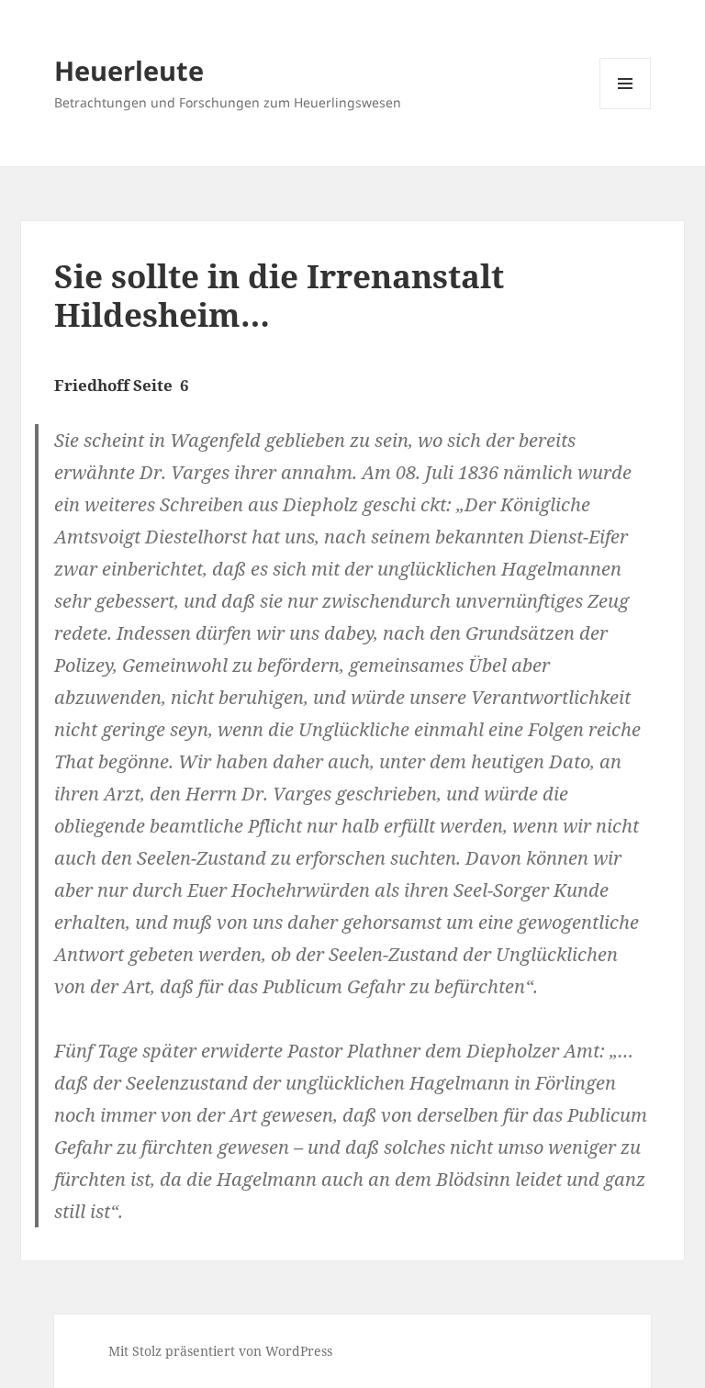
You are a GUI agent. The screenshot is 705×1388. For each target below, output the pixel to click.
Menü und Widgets (625, 108)
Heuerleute (129, 70)
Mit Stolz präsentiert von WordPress (220, 1351)
